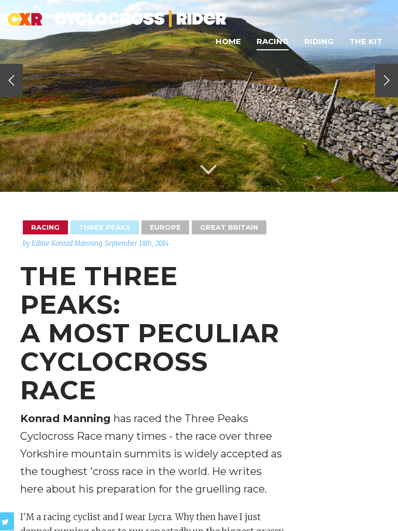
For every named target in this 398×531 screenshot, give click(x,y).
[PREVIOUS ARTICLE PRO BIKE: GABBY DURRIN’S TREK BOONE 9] (11, 80)
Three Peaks (105, 227)
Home (228, 41)
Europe (165, 227)
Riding (319, 41)
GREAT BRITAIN (229, 227)
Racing (273, 41)
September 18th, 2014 (137, 243)
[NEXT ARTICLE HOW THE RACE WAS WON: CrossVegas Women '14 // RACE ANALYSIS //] (386, 80)
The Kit (365, 41)
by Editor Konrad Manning (62, 243)
